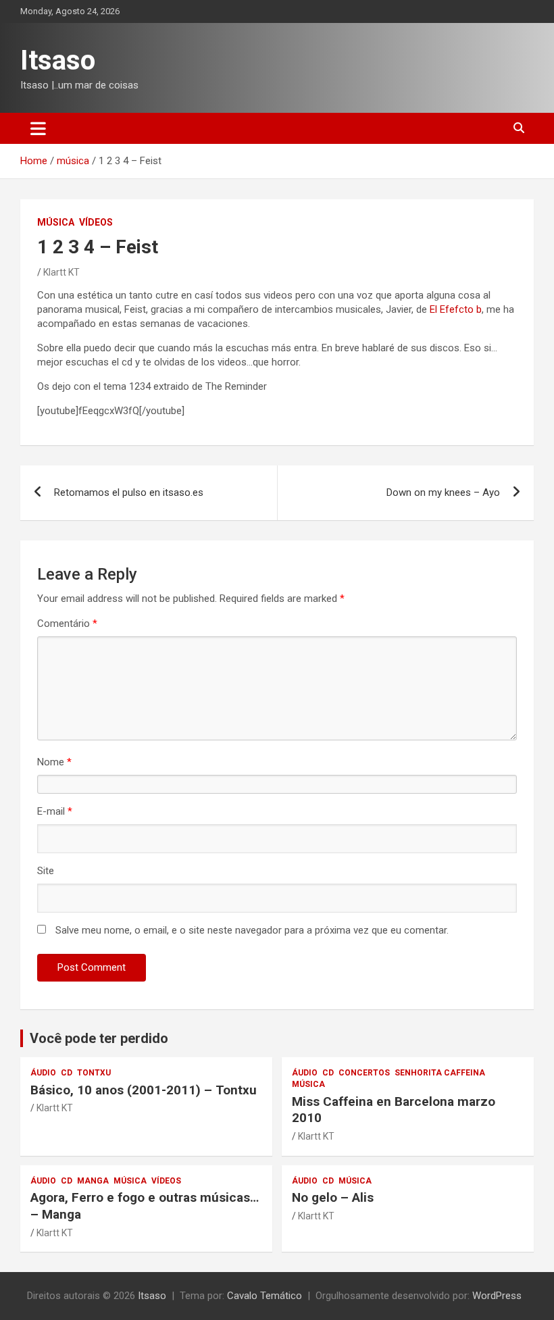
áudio (43, 1072)
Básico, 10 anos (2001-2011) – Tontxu (143, 1090)
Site (45, 871)
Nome (54, 762)
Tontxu (94, 1072)
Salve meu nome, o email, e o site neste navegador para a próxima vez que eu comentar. (252, 930)
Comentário (67, 623)
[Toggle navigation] (38, 128)
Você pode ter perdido (99, 1038)
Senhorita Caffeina (440, 1072)
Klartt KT (61, 272)
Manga (93, 1181)
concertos (364, 1072)
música (55, 222)
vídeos (96, 222)
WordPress (497, 1296)
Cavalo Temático (264, 1296)
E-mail (54, 811)
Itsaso (57, 60)
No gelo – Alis (333, 1197)
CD (66, 1072)
